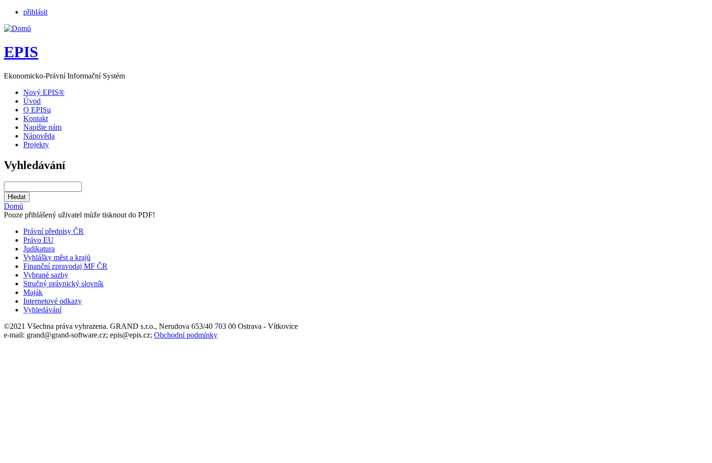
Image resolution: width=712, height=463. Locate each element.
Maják (33, 292)
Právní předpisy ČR (53, 231)
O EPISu (37, 110)
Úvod (32, 101)
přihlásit (35, 12)
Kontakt (35, 118)
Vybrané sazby (45, 275)
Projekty (36, 144)
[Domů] (17, 28)
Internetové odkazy (52, 301)
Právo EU (38, 240)
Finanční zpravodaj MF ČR (65, 266)
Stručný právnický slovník (63, 283)
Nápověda (39, 136)
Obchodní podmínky (185, 335)
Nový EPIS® (43, 92)
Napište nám (42, 127)
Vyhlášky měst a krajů (57, 257)
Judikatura (39, 249)
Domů (13, 206)
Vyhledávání (42, 310)
